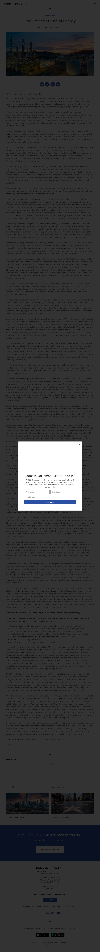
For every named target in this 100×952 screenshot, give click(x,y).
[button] (79, 444)
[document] (50, 476)
